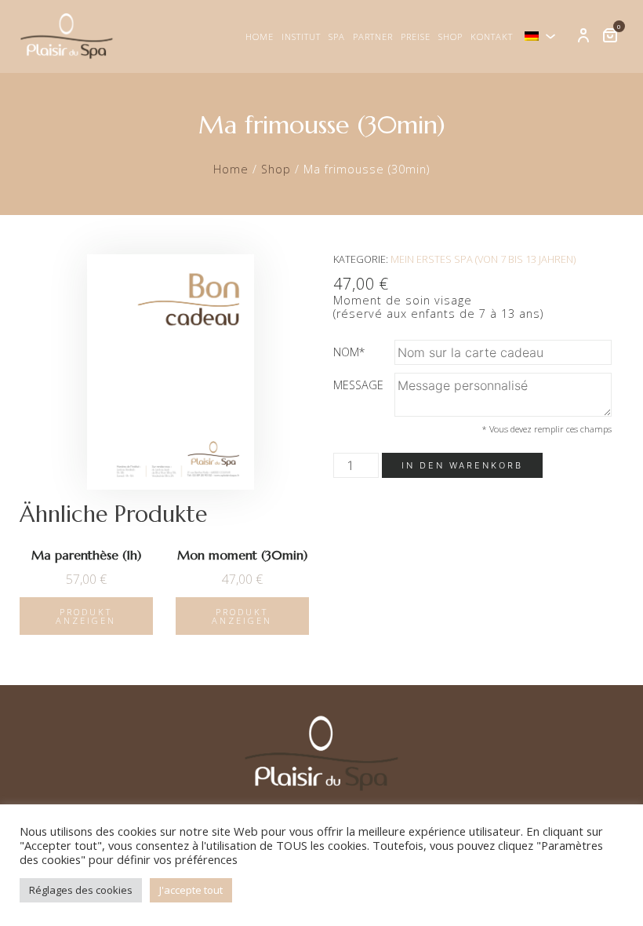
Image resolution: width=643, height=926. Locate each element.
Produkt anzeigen (86, 616)
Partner (373, 36)
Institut (301, 36)
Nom (349, 352)
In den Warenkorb (462, 465)
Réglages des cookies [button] (81, 890)
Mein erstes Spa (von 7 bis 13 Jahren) (483, 259)
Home (259, 36)
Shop (450, 36)
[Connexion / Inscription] (583, 36)
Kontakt (491, 36)
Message (358, 384)
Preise (415, 36)
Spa (337, 36)
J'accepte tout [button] (191, 890)
